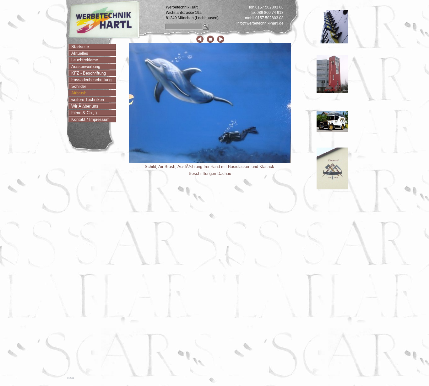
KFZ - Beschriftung (88, 73)
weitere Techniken (87, 99)
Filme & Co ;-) (84, 112)
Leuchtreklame (84, 60)
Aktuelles (79, 53)
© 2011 (70, 378)
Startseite (80, 46)
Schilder (78, 86)
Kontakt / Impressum (90, 119)
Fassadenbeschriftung (91, 79)
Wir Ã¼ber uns (84, 106)
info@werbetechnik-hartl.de (260, 23)
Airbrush (78, 93)
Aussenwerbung (85, 66)
